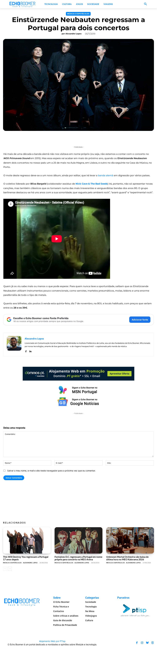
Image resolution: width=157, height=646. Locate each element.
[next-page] (10, 569)
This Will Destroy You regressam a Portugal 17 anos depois (25, 558)
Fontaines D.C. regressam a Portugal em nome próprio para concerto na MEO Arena (78, 558)
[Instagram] (142, 642)
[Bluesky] (147, 642)
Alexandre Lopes (73, 33)
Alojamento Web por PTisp (52, 641)
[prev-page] (5, 569)
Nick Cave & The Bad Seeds (92, 183)
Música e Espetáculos (78, 13)
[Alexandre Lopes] (14, 344)
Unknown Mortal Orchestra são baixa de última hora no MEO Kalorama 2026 (127, 558)
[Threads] (152, 642)
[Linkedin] (30, 351)
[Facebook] (26, 351)
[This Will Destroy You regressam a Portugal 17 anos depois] (27, 540)
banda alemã (105, 175)
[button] (145, 4)
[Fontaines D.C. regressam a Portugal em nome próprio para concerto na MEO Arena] (78, 540)
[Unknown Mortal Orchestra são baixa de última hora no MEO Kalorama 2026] (130, 540)
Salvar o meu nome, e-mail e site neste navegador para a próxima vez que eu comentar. (51, 470)
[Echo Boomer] (22, 4)
